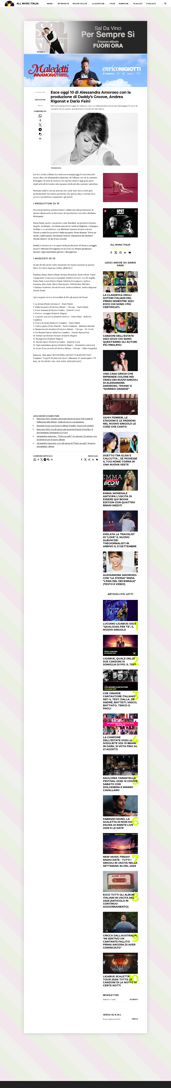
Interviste (63, 4)
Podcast (151, 4)
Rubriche (123, 4)
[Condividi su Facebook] (40, 120)
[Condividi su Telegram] (40, 129)
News (50, 4)
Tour (112, 4)
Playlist (138, 4)
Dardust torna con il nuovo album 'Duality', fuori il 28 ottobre (65, 425)
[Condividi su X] (40, 125)
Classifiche (98, 4)
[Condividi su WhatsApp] (40, 115)
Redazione (40, 100)
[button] (40, 134)
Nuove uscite (80, 4)
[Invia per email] (40, 138)
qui (77, 174)
